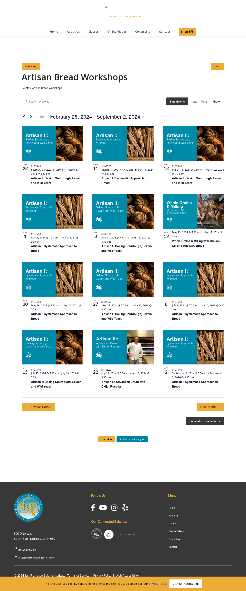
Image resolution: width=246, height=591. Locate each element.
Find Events (177, 101)
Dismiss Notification (186, 583)
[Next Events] (31, 116)
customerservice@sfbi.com (36, 558)
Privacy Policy (102, 575)
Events (25, 88)
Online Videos (176, 531)
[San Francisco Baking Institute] (123, 16)
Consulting (174, 539)
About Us (173, 515)
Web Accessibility (127, 575)
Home (172, 507)
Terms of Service (78, 575)
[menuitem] (54, 31)
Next (218, 66)
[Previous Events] (24, 116)
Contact (173, 546)
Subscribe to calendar (203, 421)
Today (41, 116)
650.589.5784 (27, 550)
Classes (173, 523)
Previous (30, 66)
